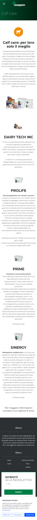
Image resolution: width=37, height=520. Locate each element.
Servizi (9, 464)
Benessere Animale (28, 460)
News (28, 464)
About (9, 460)
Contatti (27, 467)
